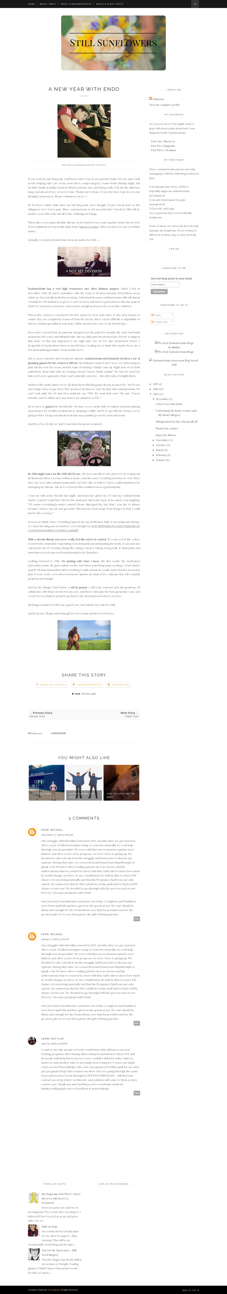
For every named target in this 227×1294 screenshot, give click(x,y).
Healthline (174, 347)
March (160, 450)
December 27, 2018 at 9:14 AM (57, 834)
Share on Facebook (53, 684)
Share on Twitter (89, 684)
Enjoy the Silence (166, 435)
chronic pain (88, 693)
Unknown (58, 733)
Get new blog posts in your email (171, 278)
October (161, 445)
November (162, 440)
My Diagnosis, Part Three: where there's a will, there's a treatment (61, 1198)
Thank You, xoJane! (167, 428)
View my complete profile (164, 104)
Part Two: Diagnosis (163, 145)
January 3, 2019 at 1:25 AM (55, 939)
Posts (157, 315)
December (162, 399)
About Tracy (48, 4)
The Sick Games (42, 793)
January (160, 460)
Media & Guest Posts (109, 4)
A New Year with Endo (169, 404)
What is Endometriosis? (76, 4)
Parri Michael (52, 829)
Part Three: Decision (163, 150)
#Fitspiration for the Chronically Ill (176, 421)
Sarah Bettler (52, 1038)
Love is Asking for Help (81, 795)
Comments (160, 322)
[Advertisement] (174, 517)
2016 (155, 389)
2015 (155, 394)
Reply (137, 919)
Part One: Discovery (163, 141)
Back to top (189, 1290)
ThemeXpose (54, 1290)
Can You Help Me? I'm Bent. (121, 795)
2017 (155, 384)
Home (31, 4)
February (161, 455)
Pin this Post (121, 684)
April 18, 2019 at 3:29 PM (54, 1043)
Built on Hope (50, 1226)
